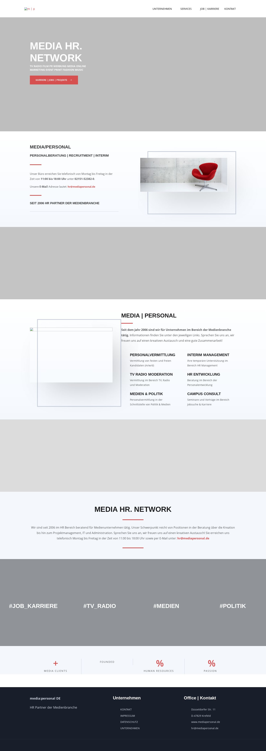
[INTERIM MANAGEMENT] (181, 355)
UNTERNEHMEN (162, 8)
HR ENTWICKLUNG (203, 374)
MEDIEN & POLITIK (146, 394)
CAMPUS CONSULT (204, 394)
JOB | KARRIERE (209, 8)
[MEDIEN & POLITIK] (124, 394)
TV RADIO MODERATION (151, 374)
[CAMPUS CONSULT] (181, 394)
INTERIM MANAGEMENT (208, 355)
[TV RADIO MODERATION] (124, 375)
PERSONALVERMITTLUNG (152, 355)
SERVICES (186, 8)
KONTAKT (230, 8)
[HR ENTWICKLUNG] (181, 375)
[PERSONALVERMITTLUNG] (124, 355)
